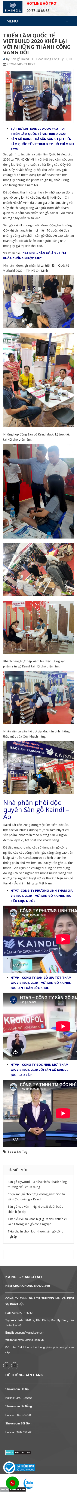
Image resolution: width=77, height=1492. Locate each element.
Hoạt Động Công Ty (50, 59)
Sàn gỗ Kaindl (20, 59)
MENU (12, 21)
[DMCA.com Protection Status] (18, 1452)
